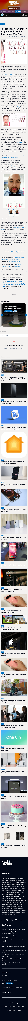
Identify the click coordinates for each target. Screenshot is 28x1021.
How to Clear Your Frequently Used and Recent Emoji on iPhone (13, 955)
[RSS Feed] (21, 920)
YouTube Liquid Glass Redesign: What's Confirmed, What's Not (12, 590)
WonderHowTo (4, 11)
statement (19, 142)
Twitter (22, 257)
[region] (14, 119)
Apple (6, 15)
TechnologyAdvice (16, 1003)
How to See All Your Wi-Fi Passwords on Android (13, 929)
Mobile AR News (14, 8)
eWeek (14, 1006)
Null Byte (24, 11)
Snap (10, 15)
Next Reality (18, 11)
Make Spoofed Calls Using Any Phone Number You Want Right (14, 959)
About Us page (12, 914)
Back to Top (5, 992)
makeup (18, 107)
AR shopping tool (15, 166)
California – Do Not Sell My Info (9, 980)
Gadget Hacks (11, 11)
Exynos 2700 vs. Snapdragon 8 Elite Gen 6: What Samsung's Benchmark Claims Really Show (13, 378)
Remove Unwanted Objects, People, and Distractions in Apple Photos (11, 932)
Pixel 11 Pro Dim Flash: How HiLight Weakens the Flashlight (11, 611)
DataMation (21, 1006)
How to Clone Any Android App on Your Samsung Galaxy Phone (13, 936)
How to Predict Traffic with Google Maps (11, 944)
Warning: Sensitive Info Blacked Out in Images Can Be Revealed (13, 963)
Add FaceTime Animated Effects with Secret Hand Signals (13, 947)
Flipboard (18, 259)
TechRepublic (7, 1006)
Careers (7, 983)
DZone (19, 1010)
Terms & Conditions (6, 972)
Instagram (5, 259)
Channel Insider (11, 1010)
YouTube (11, 259)
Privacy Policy (5, 975)
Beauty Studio (8, 74)
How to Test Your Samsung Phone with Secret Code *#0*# (14, 951)
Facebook (17, 257)
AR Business (16, 15)
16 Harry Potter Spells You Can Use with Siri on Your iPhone (13, 940)
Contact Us (4, 978)
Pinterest (9, 266)
